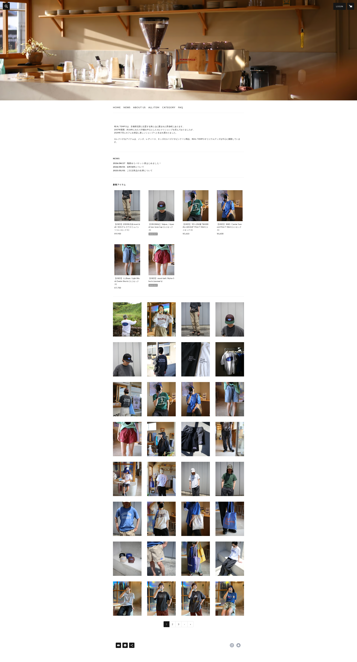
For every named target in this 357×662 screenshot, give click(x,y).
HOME (117, 107)
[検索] (6, 6)
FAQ (180, 107)
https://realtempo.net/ (238, 645)
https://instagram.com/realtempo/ (232, 645)
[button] (339, 6)
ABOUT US (139, 107)
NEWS (126, 107)
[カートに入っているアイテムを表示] (350, 6)
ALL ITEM (153, 107)
